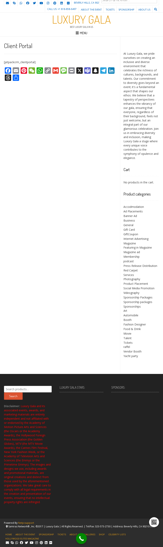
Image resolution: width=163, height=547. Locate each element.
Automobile (130, 315)
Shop (102, 534)
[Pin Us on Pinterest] (54, 3)
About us (144, 9)
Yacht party (130, 356)
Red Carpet (130, 270)
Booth (127, 320)
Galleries (89, 534)
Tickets (110, 9)
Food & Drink (132, 329)
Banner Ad (130, 216)
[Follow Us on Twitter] (34, 3)
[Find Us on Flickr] (68, 3)
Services (128, 275)
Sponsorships (132, 306)
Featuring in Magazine (137, 247)
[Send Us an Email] (7, 3)
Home (8, 534)
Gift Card (129, 229)
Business (129, 220)
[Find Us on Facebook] (27, 3)
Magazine (129, 243)
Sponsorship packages (137, 302)
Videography (131, 293)
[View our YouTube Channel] (41, 3)
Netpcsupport (26, 523)
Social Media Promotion (138, 288)
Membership (131, 256)
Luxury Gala (81, 19)
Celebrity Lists (117, 534)
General (128, 225)
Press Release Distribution (140, 266)
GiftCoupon (130, 234)
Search (13, 396)
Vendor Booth (132, 351)
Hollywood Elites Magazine (22, 538)
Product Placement (135, 284)
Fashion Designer (134, 324)
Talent (127, 338)
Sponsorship (126, 9)
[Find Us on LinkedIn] (61, 3)
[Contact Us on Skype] (14, 3)
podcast (128, 261)
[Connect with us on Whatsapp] (20, 3)
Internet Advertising (135, 239)
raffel (126, 347)
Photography (131, 279)
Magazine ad (131, 252)
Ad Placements (133, 211)
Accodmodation (133, 207)
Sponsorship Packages (137, 297)
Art (125, 311)
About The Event (91, 9)
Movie (127, 333)
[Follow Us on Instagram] (48, 3)
